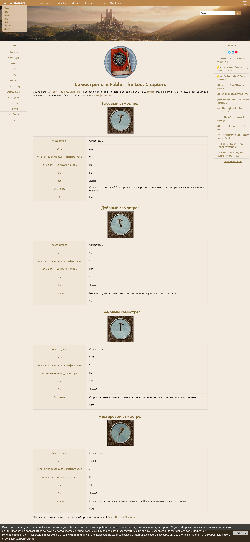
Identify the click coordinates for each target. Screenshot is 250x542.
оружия (151, 91)
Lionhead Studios (13, 91)
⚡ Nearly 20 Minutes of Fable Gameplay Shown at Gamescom (232, 69)
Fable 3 (89, 3)
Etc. (101, 3)
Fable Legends (13, 97)
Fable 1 (61, 3)
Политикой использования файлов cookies (164, 531)
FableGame (19, 3)
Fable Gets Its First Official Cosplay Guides (232, 94)
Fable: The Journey (13, 103)
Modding (115, 3)
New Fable (44, 3)
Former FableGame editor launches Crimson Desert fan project (230, 145)
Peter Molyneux (13, 57)
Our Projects (13, 120)
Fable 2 (75, 3)
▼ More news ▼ (233, 161)
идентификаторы (101, 95)
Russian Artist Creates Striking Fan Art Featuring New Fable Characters (230, 154)
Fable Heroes (13, 108)
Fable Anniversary (13, 86)
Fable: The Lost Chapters (66, 91)
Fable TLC (13, 80)
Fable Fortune (13, 114)
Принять (240, 533)
